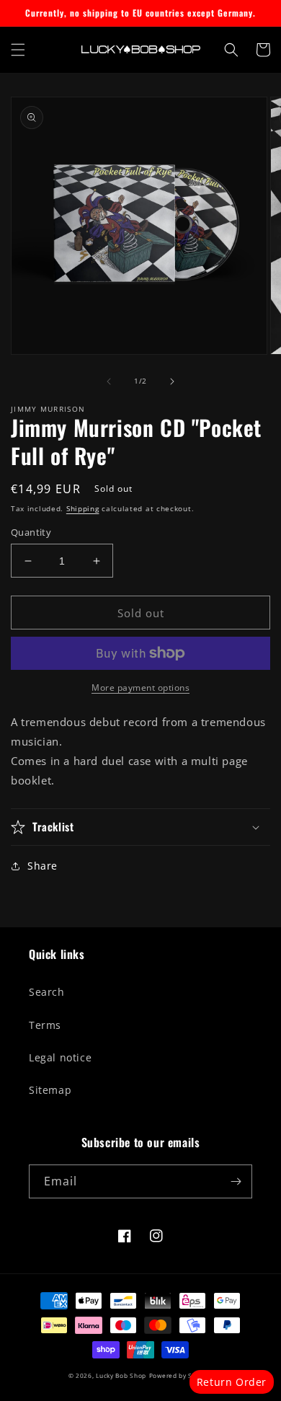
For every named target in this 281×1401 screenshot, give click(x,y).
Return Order (232, 1382)
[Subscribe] (235, 1181)
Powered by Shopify (181, 1375)
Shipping (82, 508)
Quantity (31, 532)
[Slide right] (172, 381)
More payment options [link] (140, 687)
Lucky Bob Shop (121, 1375)
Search (47, 992)
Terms (45, 1025)
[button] (18, 50)
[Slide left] (109, 381)
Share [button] (42, 865)
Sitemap (50, 1090)
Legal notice (60, 1057)
